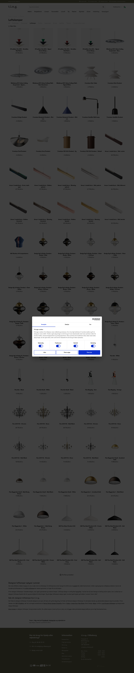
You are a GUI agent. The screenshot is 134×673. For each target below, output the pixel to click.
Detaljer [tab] (67, 324)
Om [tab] (90, 324)
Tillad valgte (67, 352)
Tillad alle (89, 352)
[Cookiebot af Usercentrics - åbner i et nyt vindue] (93, 319)
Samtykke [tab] (43, 324)
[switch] (58, 346)
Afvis (45, 352)
